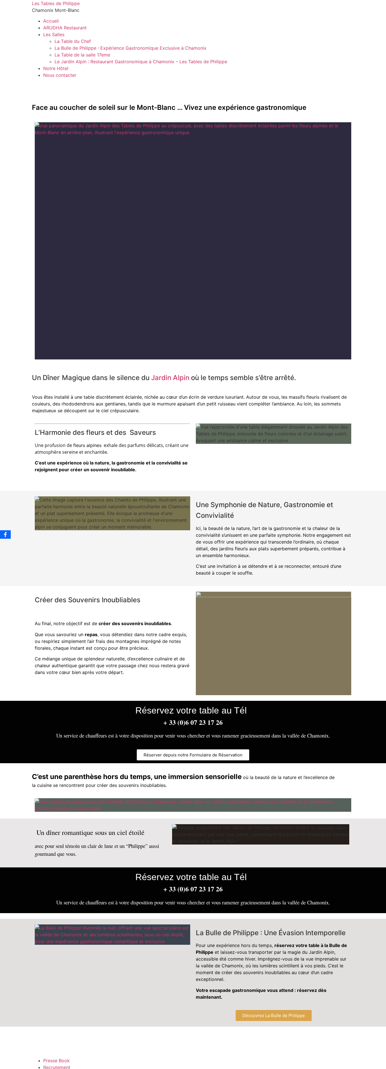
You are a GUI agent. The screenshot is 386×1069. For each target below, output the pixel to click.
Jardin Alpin (170, 378)
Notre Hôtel (55, 68)
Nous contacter (59, 75)
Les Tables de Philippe (56, 3)
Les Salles (53, 34)
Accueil (51, 21)
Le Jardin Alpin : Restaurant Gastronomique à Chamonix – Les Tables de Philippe (141, 61)
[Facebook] (5, 534)
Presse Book (56, 1060)
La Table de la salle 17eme (82, 55)
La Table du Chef (73, 41)
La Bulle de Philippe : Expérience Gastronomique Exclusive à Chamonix (131, 48)
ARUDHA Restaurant (65, 27)
